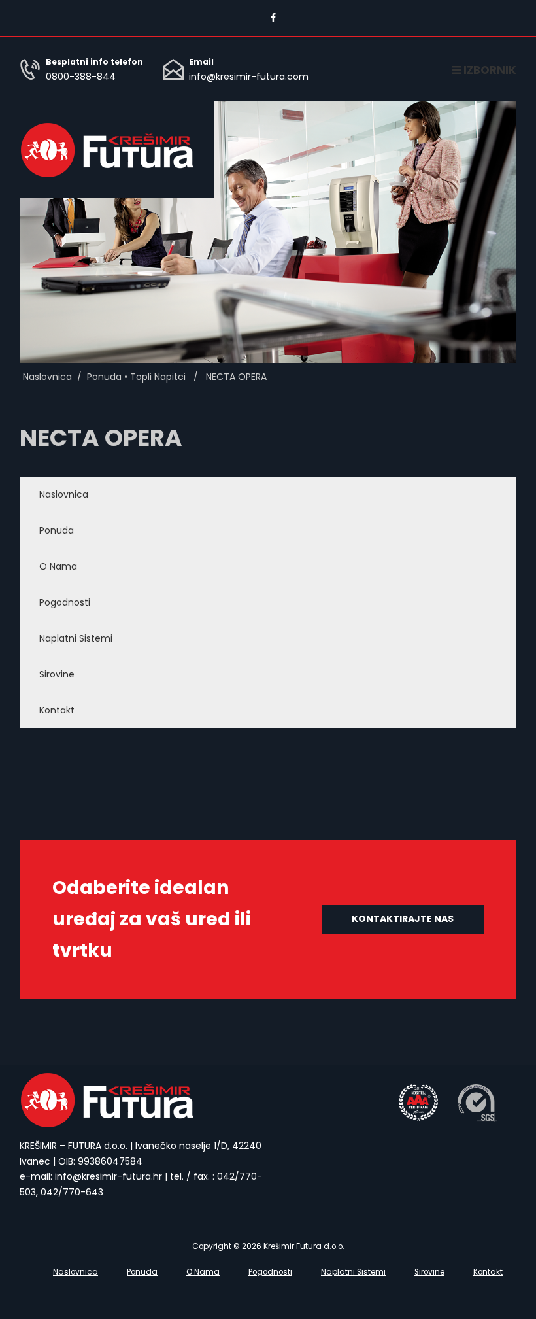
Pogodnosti (64, 602)
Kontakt (57, 710)
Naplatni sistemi (75, 638)
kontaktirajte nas (403, 918)
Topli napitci (158, 376)
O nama (58, 566)
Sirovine (57, 674)
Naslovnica (47, 376)
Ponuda (104, 376)
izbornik (488, 70)
